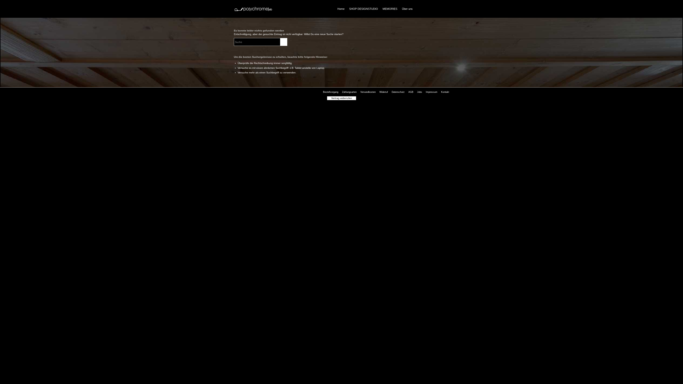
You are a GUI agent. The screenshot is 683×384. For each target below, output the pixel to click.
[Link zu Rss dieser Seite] (446, 8)
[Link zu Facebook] (425, 8)
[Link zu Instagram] (435, 8)
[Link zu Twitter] (430, 8)
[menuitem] (341, 9)
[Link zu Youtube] (441, 8)
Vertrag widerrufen (341, 98)
